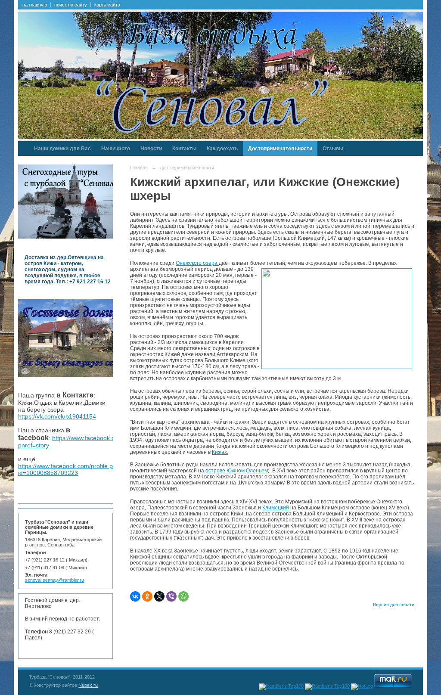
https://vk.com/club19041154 (57, 416)
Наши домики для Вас (62, 149)
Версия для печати (393, 604)
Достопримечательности (280, 149)
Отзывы (333, 149)
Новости (151, 149)
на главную (34, 4)
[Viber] (171, 596)
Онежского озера (197, 263)
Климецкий (275, 508)
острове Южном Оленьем (236, 471)
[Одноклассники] (147, 596)
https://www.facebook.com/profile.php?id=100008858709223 (70, 469)
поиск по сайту (70, 4)
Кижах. (220, 452)
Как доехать (222, 149)
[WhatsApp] (183, 596)
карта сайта (107, 4)
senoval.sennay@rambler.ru (54, 580)
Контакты (184, 149)
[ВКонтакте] (135, 596)
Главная (139, 167)
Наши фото (115, 149)
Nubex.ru (88, 685)
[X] (159, 596)
